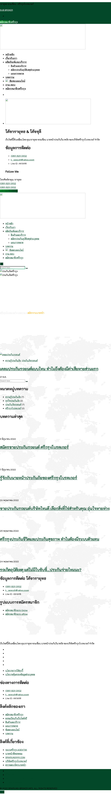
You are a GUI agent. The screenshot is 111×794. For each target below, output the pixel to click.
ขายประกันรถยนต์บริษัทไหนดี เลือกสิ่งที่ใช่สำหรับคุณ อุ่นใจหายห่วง (55, 508)
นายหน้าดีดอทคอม (13, 753)
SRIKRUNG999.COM (15, 757)
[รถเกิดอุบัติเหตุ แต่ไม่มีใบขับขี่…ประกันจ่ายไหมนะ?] (7, 557)
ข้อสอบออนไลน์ (17, 80)
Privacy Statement (13, 782)
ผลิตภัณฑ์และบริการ (16, 61)
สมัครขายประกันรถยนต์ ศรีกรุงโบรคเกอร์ (34, 447)
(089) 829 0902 (19, 155)
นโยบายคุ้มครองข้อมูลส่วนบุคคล (20, 674)
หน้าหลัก (9, 54)
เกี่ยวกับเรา (11, 58)
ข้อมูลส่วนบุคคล (12, 770)
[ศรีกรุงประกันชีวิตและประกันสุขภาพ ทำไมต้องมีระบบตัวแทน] (7, 527)
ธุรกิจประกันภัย (12, 400)
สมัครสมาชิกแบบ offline (16, 614)
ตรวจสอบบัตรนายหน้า (15, 764)
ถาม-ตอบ (10, 84)
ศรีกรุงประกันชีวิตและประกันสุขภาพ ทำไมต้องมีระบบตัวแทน (49, 539)
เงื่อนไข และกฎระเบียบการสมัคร (20, 778)
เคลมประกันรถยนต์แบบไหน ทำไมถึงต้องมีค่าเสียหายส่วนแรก (49, 368)
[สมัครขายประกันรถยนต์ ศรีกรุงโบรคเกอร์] (7, 435)
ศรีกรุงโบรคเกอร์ (13, 408)
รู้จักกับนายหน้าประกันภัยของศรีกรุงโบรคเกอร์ (38, 477)
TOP (2, 792)
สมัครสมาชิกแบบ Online (16, 610)
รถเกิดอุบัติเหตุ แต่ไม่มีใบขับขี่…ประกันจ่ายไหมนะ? (40, 569)
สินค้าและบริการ (18, 66)
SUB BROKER (6, 10)
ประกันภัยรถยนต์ (30, 360)
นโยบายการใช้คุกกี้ (14, 670)
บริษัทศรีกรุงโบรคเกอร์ (16, 761)
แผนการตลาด (17, 73)
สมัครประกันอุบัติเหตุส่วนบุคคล (25, 69)
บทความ (9, 77)
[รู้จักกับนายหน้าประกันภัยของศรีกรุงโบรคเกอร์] (7, 465)
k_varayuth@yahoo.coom (22, 159)
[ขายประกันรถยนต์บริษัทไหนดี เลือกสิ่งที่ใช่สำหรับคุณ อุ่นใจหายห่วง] (7, 496)
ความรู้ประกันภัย (13, 360)
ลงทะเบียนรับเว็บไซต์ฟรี (16, 718)
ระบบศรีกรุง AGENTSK (16, 749)
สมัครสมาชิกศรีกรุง (9, 21)
